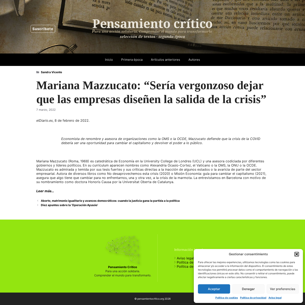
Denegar (248, 289)
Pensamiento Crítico (122, 267)
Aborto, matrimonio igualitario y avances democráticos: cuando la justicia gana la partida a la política (110, 200)
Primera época (132, 60)
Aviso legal (275, 297)
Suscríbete (42, 29)
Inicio (109, 60)
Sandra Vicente (51, 72)
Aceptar (214, 289)
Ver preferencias (282, 289)
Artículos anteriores (165, 60)
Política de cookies (226, 297)
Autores (194, 60)
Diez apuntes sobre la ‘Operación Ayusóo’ (69, 205)
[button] (297, 254)
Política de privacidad (253, 297)
